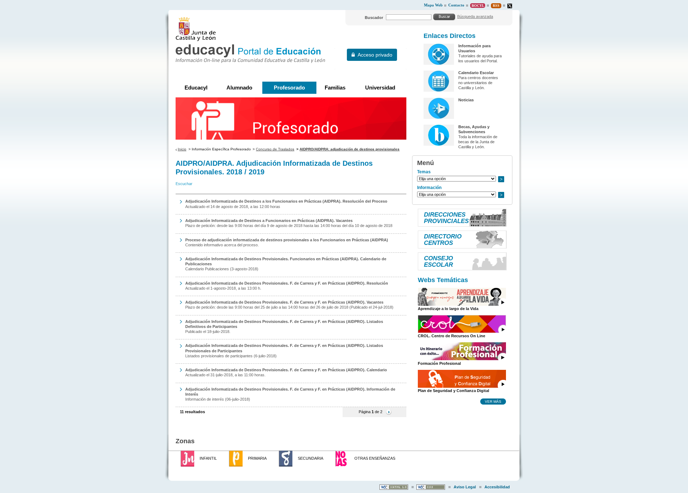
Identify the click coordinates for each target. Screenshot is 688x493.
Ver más (493, 401)
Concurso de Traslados (275, 149)
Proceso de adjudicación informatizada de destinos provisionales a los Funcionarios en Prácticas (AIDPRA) (286, 240)
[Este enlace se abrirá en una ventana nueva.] (509, 6)
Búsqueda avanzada (475, 16)
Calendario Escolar (476, 73)
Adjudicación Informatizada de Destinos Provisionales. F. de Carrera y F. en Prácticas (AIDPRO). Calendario (286, 370)
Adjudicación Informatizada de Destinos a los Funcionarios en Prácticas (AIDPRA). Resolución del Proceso (286, 201)
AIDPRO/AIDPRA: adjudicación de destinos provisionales (350, 149)
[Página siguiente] (389, 412)
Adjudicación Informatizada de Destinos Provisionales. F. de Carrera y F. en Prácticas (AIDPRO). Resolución (286, 283)
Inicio (182, 149)
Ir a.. (501, 179)
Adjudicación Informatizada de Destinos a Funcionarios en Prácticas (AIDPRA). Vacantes (269, 220)
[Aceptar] (444, 17)
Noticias (466, 100)
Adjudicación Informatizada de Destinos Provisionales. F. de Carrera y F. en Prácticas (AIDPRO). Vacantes (284, 302)
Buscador (374, 17)
